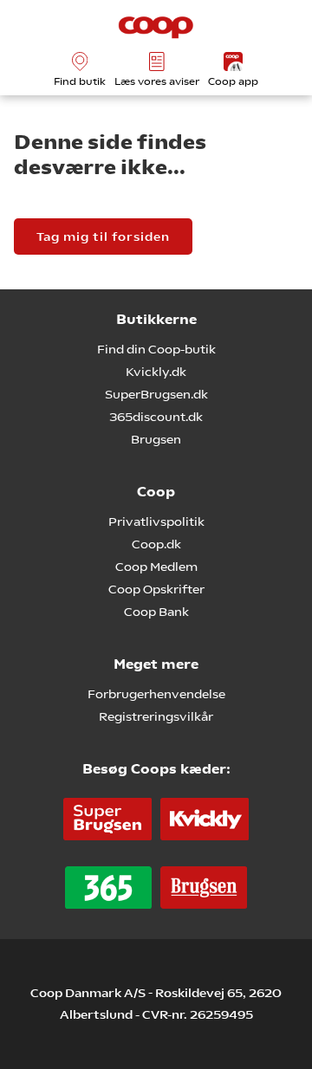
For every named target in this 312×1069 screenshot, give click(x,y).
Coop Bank (156, 612)
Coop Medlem (156, 566)
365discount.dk (156, 417)
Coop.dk (156, 544)
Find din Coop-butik (156, 349)
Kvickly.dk (156, 372)
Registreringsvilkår (156, 716)
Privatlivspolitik (156, 521)
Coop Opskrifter (156, 589)
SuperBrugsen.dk (156, 394)
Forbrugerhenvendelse (156, 694)
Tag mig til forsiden (103, 236)
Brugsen (156, 439)
